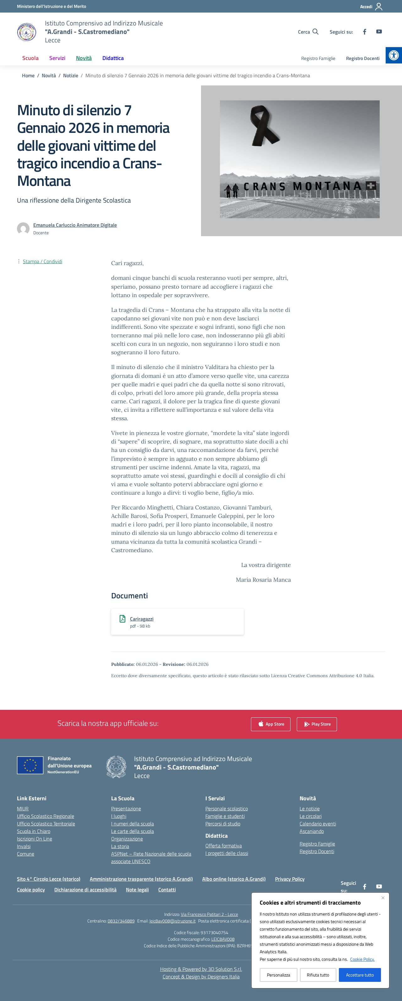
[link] (394, 55)
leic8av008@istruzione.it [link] (172, 920)
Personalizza (278, 974)
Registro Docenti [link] (363, 58)
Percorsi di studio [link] (222, 823)
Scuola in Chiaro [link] (33, 831)
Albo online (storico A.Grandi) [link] (234, 879)
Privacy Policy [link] (290, 879)
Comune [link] (25, 853)
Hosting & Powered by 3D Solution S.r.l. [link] (201, 969)
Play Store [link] (321, 723)
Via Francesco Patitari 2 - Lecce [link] (209, 914)
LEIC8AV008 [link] (223, 939)
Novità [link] (84, 58)
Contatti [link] (167, 889)
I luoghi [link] (118, 816)
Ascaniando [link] (312, 831)
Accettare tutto (360, 974)
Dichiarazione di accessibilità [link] (85, 889)
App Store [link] (274, 723)
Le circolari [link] (311, 816)
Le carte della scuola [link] (132, 831)
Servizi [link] (57, 58)
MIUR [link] (23, 808)
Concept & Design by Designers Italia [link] (201, 976)
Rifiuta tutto (318, 974)
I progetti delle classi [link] (226, 853)
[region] (320, 940)
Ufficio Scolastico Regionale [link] (45, 816)
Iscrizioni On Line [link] (34, 838)
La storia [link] (120, 846)
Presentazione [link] (126, 808)
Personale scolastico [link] (226, 808)
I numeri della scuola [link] (132, 823)
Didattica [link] (113, 58)
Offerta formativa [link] (223, 845)
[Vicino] (383, 897)
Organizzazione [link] (127, 838)
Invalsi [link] (23, 846)
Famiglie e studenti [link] (225, 816)
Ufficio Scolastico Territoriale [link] (46, 823)
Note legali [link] (137, 889)
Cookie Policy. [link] (362, 959)
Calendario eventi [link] (318, 823)
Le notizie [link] (310, 808)
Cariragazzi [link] (142, 619)
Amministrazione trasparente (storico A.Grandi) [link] (141, 879)
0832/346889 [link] (121, 920)
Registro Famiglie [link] (318, 58)
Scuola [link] (30, 58)
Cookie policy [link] (31, 889)
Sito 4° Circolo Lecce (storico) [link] (48, 879)
